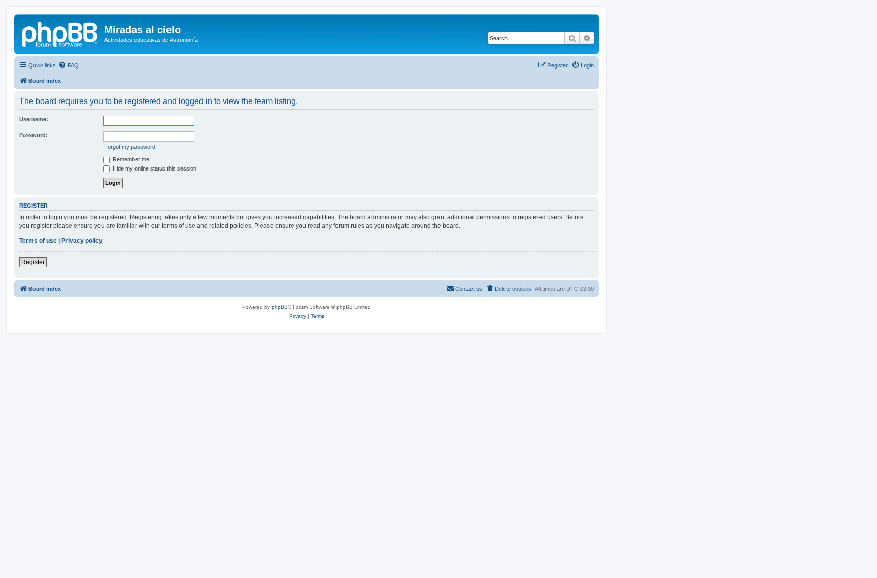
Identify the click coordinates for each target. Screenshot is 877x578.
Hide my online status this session (153, 168)
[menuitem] (68, 65)
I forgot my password (129, 147)
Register (33, 262)
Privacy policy (82, 240)
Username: (33, 119)
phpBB (280, 307)
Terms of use (38, 240)
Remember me (130, 159)
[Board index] (60, 33)
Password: (33, 135)
